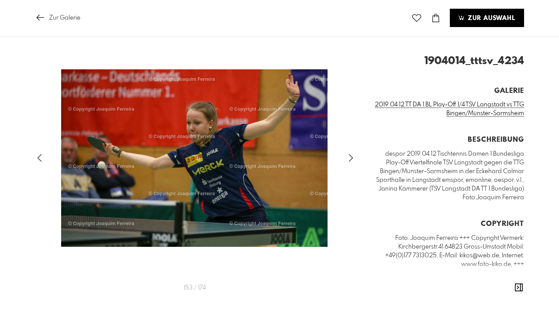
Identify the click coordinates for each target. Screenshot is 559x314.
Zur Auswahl (490, 18)
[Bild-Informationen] (519, 288)
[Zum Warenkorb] (436, 18)
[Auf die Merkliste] (416, 18)
